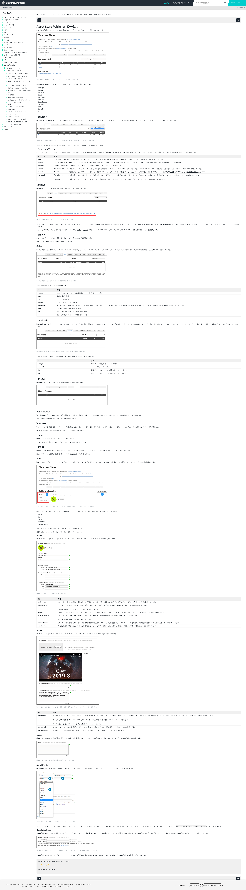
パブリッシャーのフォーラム (226, 224)
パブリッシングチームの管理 (17, 119)
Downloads (41, 97)
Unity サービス (8, 57)
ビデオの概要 (8, 47)
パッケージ (7, 22)
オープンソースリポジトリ (12, 62)
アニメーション (8, 50)
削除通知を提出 (192, 172)
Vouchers (41, 104)
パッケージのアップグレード (17, 111)
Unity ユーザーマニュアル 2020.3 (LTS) (15, 17)
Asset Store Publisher (43, 30)
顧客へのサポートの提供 (15, 97)
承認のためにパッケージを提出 (17, 88)
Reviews (41, 90)
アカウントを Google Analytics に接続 (121, 855)
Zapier (85, 230)
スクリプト (7, 40)
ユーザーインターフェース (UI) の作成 (15, 52)
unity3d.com (235, 3)
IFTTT (79, 230)
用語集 (6, 129)
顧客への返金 (12, 109)
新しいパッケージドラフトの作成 (18, 76)
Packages (41, 87)
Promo (40, 517)
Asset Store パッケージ (13, 68)
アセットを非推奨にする (151, 179)
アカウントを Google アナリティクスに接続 (19, 103)
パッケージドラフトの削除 (16, 79)
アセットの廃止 (13, 114)
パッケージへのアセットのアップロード (19, 82)
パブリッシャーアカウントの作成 (18, 73)
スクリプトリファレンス (181, 3)
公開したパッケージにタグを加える (19, 100)
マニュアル (166, 3)
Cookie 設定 (181, 885)
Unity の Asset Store (10, 65)
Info (39, 111)
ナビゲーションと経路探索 (12, 55)
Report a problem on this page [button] (47, 869)
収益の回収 (11, 95)
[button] (41, 865)
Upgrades (41, 92)
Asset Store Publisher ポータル (17, 122)
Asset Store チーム (164, 162)
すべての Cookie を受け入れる (212, 885)
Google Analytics (43, 524)
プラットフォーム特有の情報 (13, 124)
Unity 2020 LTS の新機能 (11, 20)
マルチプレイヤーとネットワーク (14, 42)
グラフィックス (8, 35)
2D (5, 32)
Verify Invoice (42, 102)
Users (40, 106)
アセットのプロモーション (16, 106)
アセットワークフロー (10, 27)
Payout (40, 109)
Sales (40, 95)
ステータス (160, 120)
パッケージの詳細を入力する (17, 85)
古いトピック (8, 127)
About (40, 519)
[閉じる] (238, 885)
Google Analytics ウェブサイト (186, 833)
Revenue (41, 99)
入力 (5, 30)
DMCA (172, 172)
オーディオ (7, 45)
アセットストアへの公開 (13, 70)
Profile (40, 515)
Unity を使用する (9, 25)
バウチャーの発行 (13, 116)
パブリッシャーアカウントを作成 (105, 462)
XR (5, 60)
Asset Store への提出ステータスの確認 (19, 91)
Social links (41, 522)
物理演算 (6, 37)
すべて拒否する (195, 885)
